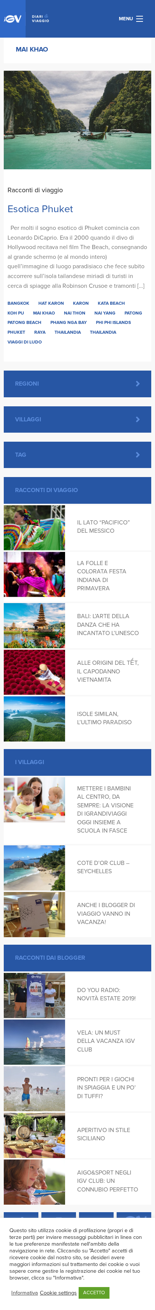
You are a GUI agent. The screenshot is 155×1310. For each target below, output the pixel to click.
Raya (40, 332)
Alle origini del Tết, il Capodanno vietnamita (108, 671)
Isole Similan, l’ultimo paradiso (104, 718)
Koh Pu (16, 313)
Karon (81, 303)
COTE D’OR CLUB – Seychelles (103, 867)
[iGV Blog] (26, 19)
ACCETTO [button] (94, 1293)
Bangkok (18, 303)
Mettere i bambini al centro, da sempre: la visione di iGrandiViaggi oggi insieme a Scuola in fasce (105, 809)
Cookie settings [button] (58, 1293)
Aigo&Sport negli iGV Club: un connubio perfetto (107, 1181)
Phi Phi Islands (113, 322)
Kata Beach (111, 303)
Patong (133, 313)
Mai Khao (44, 313)
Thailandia (68, 332)
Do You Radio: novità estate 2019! (106, 994)
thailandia (103, 332)
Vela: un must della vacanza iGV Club (106, 1041)
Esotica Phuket (40, 209)
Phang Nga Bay (68, 322)
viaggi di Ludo (25, 342)
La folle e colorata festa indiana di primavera (101, 575)
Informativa (24, 1293)
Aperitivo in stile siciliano (103, 1134)
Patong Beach (24, 322)
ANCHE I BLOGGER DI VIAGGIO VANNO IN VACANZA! (106, 913)
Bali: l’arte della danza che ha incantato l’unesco (108, 624)
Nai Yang (104, 313)
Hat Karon (51, 303)
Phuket (16, 332)
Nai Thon (74, 313)
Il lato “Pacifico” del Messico (103, 527)
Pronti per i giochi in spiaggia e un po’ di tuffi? (106, 1088)
